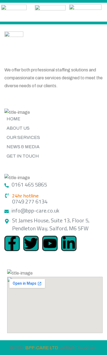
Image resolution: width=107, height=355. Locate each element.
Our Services (23, 137)
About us (18, 128)
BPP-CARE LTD (41, 347)
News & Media (23, 146)
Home (13, 119)
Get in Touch (23, 156)
